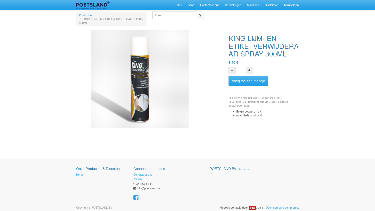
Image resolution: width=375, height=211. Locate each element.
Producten (85, 15)
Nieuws (137, 178)
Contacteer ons (142, 174)
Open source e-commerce (282, 207)
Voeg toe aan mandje (248, 80)
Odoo (252, 207)
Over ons (244, 169)
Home (80, 174)
